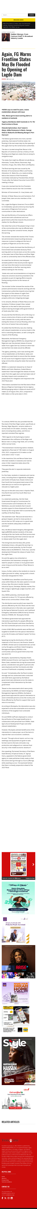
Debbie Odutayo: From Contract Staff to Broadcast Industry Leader (22, 36)
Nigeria (4, 79)
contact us (8, 1195)
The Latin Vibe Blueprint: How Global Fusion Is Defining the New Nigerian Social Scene (16, 24)
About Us (4, 1178)
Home (3, 1176)
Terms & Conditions (7, 1182)
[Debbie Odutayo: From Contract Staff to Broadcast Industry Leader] (6, 37)
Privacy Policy (5, 1180)
